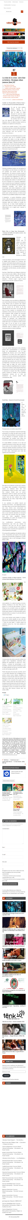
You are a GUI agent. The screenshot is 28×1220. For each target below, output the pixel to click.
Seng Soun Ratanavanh (11, 92)
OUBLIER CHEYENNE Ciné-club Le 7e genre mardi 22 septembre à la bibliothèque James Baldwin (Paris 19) (13, 930)
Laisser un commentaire (17, 99)
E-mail (4, 854)
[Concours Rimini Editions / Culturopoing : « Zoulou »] (13, 30)
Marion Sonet (11, 91)
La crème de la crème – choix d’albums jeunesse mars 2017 (18, 793)
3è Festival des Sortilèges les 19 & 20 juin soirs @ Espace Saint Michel (13, 990)
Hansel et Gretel (6, 95)
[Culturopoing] (13, 26)
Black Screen (5, 1142)
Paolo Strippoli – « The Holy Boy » (16, 1140)
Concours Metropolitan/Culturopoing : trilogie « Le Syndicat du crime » (12, 1205)
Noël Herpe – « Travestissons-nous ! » (11, 760)
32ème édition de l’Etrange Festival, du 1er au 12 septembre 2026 (13, 914)
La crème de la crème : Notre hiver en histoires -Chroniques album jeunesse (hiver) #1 (7, 708)
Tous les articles (7, 1)
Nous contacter (7, 8)
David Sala (8, 89)
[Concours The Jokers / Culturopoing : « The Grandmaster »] (13, 38)
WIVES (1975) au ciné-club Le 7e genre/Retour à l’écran (13, 1052)
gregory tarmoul (6, 1152)
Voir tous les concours (13, 42)
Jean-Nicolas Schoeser (9, 85)
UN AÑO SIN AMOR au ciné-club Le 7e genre (11, 960)
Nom (3, 847)
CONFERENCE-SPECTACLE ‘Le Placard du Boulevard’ (13, 946)
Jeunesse (7, 86)
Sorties (14, 86)
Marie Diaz (4, 91)
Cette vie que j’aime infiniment (13, 94)
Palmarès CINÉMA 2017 (16, 1201)
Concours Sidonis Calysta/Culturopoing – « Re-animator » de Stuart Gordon (12, 1148)
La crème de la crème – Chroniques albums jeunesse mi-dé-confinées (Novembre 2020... (7, 793)
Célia (3, 1140)
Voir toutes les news (8, 1057)
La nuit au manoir (15, 89)
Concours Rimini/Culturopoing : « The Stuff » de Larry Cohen (12, 1185)
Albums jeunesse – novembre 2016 (17, 809)
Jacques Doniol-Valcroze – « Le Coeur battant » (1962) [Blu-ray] (13, 762)
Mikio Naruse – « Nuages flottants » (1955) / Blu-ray (13, 1036)
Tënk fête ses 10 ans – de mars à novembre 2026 (13, 1021)
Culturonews (15, 1)
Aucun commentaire (6, 99)
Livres (11, 86)
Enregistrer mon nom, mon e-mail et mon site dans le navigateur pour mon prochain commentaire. (13, 872)
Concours (21, 1)
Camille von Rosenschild (10, 88)
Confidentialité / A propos (10, 5)
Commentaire (6, 828)
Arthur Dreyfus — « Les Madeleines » (16, 1158)
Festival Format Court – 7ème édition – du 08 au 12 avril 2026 (14, 1006)
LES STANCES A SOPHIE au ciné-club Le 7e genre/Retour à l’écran (11, 975)
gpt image (4, 1201)
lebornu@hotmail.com (7, 753)
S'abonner (6, 1075)
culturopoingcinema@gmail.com (10, 754)
